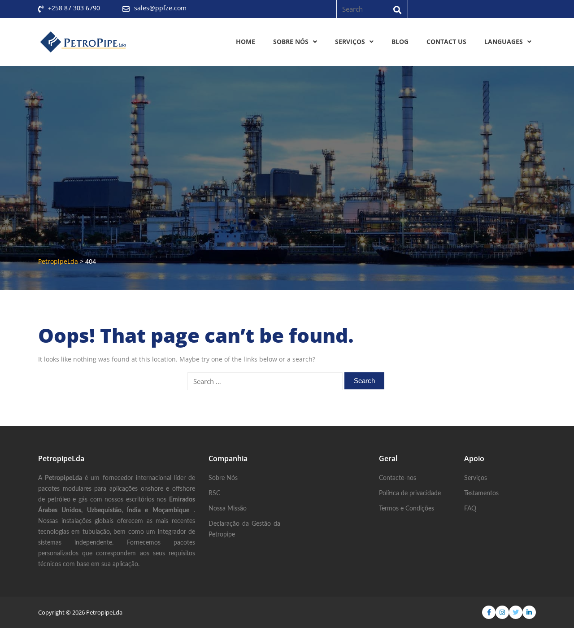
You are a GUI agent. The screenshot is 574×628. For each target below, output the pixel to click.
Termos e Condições (406, 509)
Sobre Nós (291, 41)
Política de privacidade (410, 493)
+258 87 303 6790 (74, 8)
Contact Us (446, 41)
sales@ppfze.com (160, 8)
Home (245, 41)
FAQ (470, 509)
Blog (400, 41)
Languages (503, 41)
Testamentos (481, 493)
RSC (214, 493)
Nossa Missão (228, 509)
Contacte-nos (397, 478)
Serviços (350, 41)
